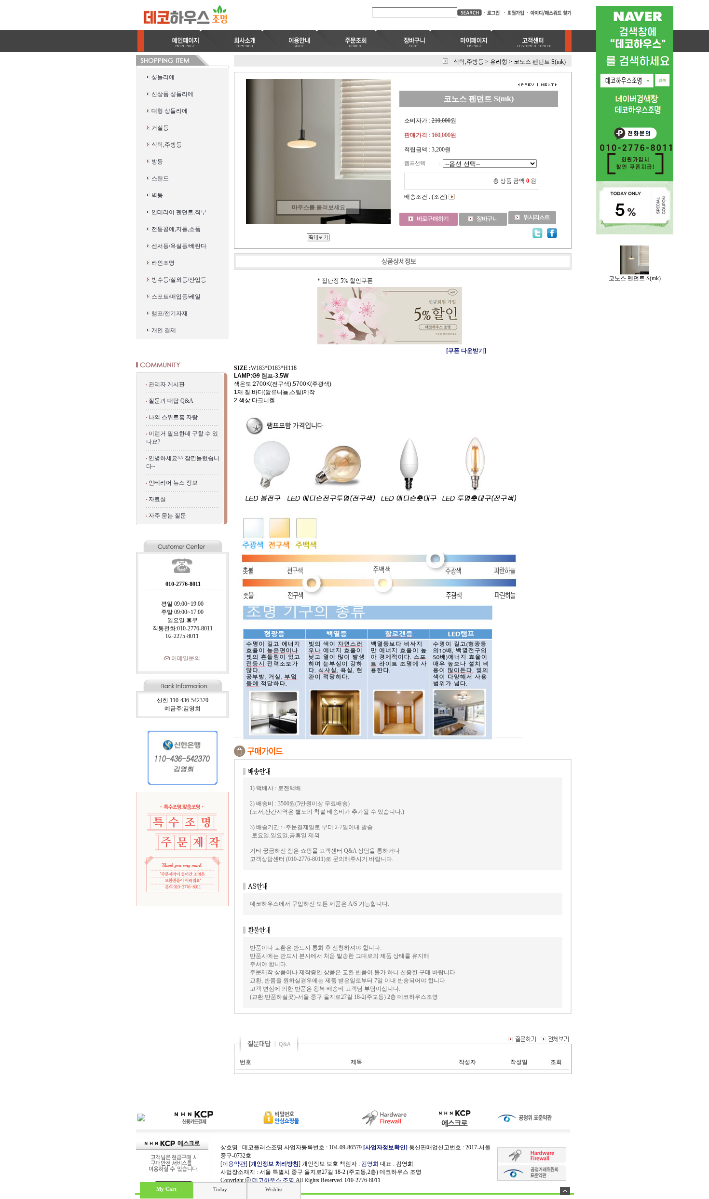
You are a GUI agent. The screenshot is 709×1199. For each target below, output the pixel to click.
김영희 (370, 1163)
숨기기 (565, 1191)
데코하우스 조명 (273, 1180)
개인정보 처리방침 (275, 1163)
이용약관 (233, 1163)
